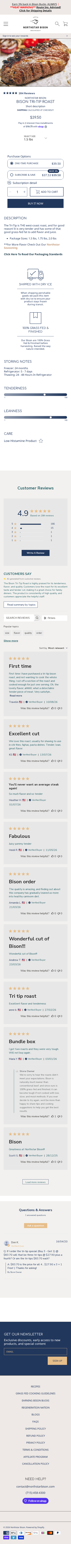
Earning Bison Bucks (35, 1400)
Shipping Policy (35, 1428)
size (7, 633)
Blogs (36, 1414)
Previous (3, 63)
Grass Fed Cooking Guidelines (35, 1393)
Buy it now (35, 203)
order (39, 633)
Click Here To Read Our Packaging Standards (33, 254)
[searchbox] (19, 618)
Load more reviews (36, 1182)
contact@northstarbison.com (35, 1486)
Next (67, 63)
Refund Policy (35, 1435)
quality (28, 633)
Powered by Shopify (35, 1527)
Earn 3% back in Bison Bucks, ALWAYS (34, 4)
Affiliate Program (35, 1456)
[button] (5, 23)
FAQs (35, 1421)
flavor (17, 633)
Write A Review (35, 553)
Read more (16, 695)
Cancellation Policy (35, 1463)
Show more (11, 641)
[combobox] (53, 648)
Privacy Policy (35, 1442)
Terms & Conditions (35, 1449)
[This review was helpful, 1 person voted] (52, 1116)
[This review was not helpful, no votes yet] (58, 708)
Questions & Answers (35, 1210)
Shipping (22, 110)
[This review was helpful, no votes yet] (52, 708)
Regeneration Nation (36, 1407)
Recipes (35, 1386)
